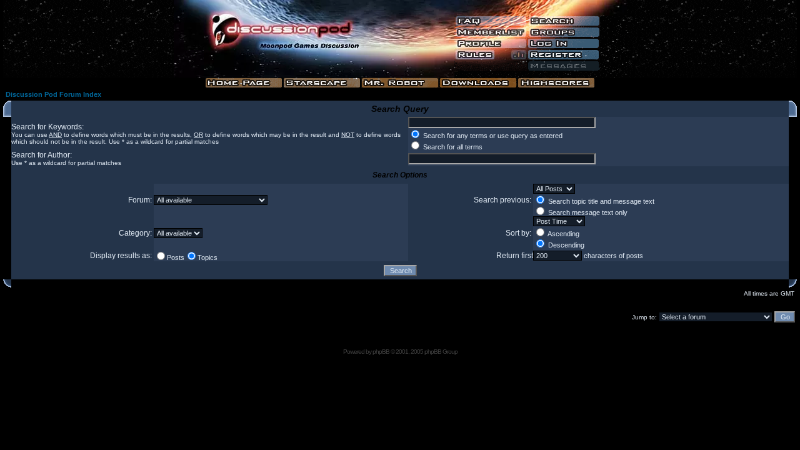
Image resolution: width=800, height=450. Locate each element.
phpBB (380, 351)
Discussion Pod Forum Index (53, 94)
